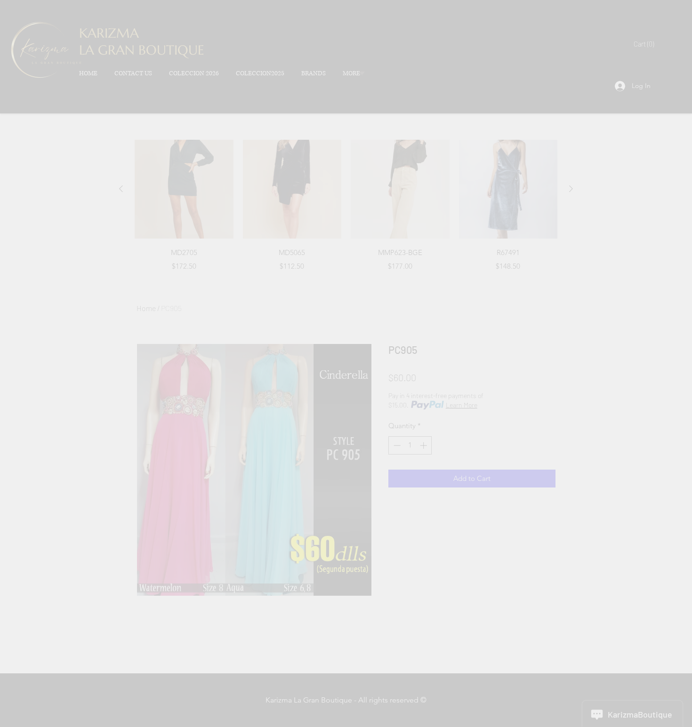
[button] (663, 28)
